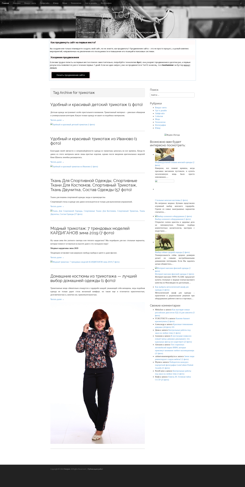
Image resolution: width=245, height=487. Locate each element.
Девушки (17, 3)
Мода (64, 3)
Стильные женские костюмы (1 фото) (171, 200)
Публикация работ (95, 469)
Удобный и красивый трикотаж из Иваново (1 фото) (93, 141)
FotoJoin (67, 469)
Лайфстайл (44, 3)
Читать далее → (57, 120)
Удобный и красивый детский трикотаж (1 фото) (96, 104)
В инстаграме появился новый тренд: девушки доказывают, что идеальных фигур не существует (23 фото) (173, 339)
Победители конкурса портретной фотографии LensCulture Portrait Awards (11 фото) (174, 365)
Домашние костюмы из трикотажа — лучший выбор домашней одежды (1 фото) (93, 278)
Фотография (106, 3)
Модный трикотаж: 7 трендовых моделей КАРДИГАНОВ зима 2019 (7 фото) (90, 230)
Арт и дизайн (91, 3)
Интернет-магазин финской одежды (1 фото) (174, 274)
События (159, 116)
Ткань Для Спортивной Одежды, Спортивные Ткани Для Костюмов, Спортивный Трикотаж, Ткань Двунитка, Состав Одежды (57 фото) (93, 185)
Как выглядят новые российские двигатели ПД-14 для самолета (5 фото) (175, 313)
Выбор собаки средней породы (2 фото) (172, 252)
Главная (5, 3)
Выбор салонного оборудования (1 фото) (173, 219)
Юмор (55, 3)
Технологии (76, 3)
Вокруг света (30, 3)
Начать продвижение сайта (71, 75)
